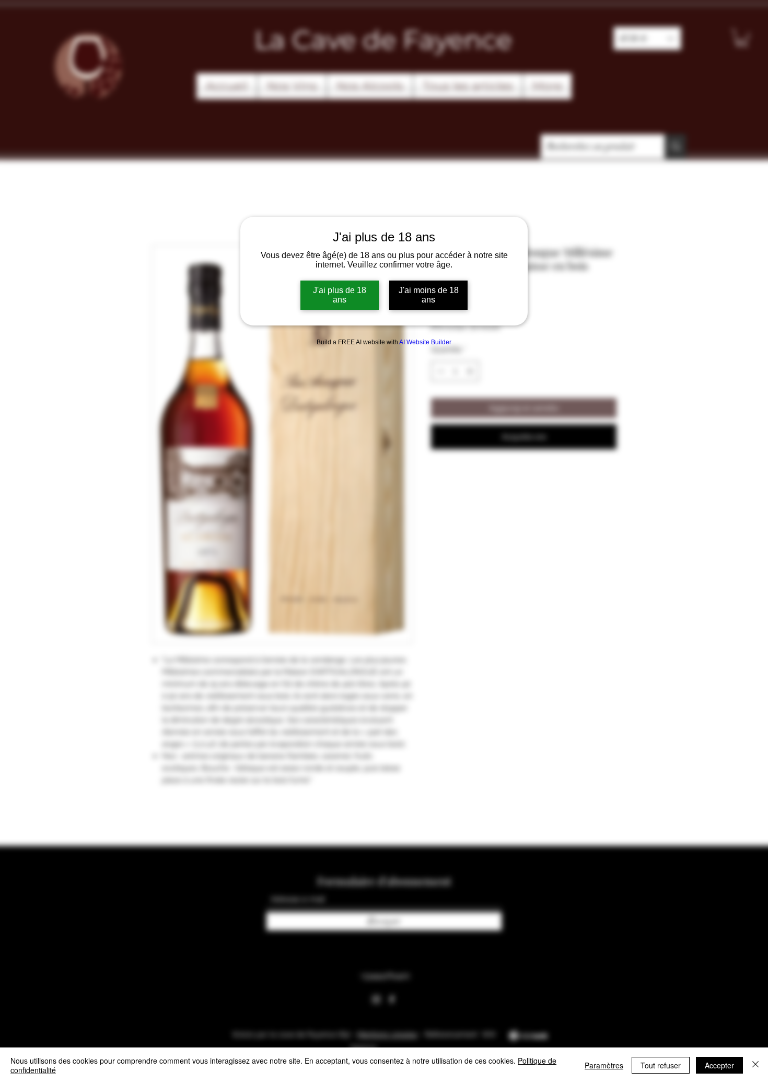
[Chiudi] (755, 1065)
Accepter (719, 1065)
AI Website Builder (425, 342)
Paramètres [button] (604, 1065)
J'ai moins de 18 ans (429, 295)
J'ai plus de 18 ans (339, 295)
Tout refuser (661, 1065)
